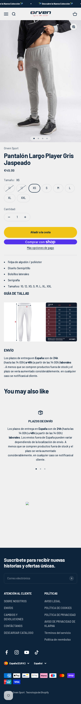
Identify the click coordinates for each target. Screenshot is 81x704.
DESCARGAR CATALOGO (18, 632)
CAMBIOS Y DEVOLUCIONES (13, 617)
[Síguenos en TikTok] (36, 652)
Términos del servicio (57, 632)
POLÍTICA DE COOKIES (58, 608)
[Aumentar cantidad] (25, 217)
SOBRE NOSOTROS (15, 601)
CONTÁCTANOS (13, 626)
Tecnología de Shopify (37, 692)
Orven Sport (11, 148)
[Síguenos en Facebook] (6, 652)
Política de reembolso (57, 639)
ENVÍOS (8, 608)
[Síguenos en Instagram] (16, 652)
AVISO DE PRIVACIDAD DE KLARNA (59, 624)
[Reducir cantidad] (9, 217)
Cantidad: (10, 209)
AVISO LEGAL (52, 601)
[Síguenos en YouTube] (26, 652)
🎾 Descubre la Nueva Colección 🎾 (53, 3)
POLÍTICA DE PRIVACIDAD (60, 614)
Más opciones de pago (40, 247)
